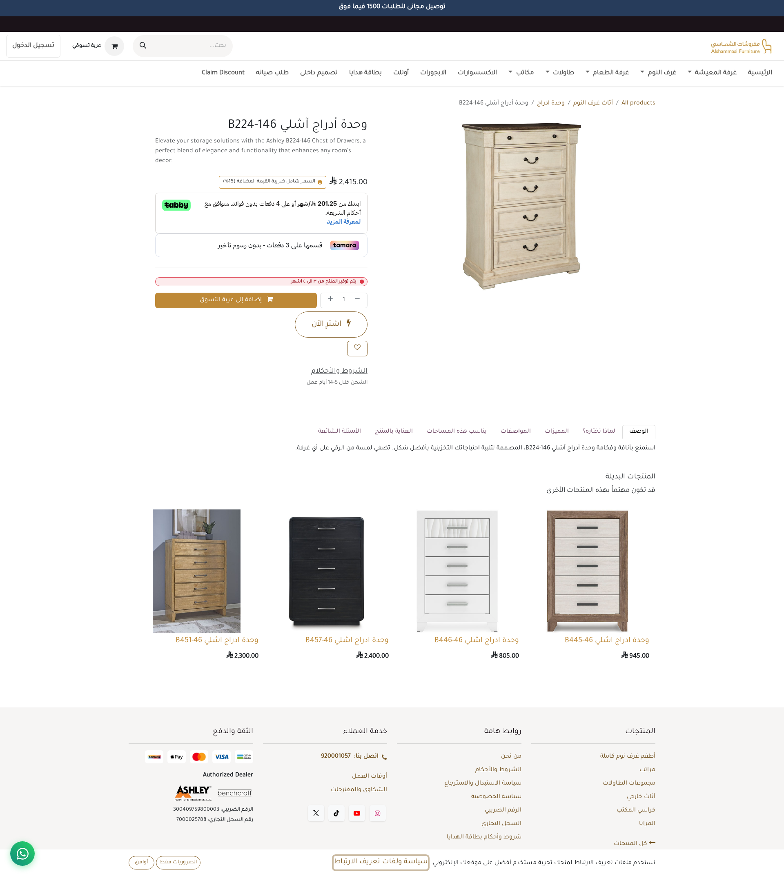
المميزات (557, 432)
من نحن (511, 757)
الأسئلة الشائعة (339, 432)
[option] (392, 587)
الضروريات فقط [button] (178, 862)
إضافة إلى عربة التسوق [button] (231, 300)
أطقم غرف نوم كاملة (627, 757)
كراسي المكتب (636, 810)
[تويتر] (316, 813)
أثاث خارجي (641, 797)
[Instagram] (378, 813)
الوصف (638, 432)
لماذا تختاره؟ (599, 432)
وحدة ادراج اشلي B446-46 (476, 641)
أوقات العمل (369, 777)
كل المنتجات (631, 844)
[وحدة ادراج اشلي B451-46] (196, 571)
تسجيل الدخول (33, 45)
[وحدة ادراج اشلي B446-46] (457, 571)
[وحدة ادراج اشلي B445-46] (587, 571)
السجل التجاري (501, 824)
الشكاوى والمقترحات (359, 790)
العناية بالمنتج (394, 432)
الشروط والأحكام (498, 770)
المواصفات (516, 432)
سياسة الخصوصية (496, 797)
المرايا (647, 824)
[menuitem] (760, 73)
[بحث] (143, 46)
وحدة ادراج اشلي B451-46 (217, 641)
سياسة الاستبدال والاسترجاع (482, 783)
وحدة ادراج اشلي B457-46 (347, 641)
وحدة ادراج (551, 103)
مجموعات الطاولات (629, 783)
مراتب (647, 770)
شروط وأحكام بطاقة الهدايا (484, 837)
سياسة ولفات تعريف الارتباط (381, 862)
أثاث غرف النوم (593, 103)
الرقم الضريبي (503, 810)
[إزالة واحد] (359, 300)
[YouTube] (357, 813)
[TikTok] (336, 813)
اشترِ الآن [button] (327, 324)
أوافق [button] (141, 862)
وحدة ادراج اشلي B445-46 (607, 641)
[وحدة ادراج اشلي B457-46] (327, 571)
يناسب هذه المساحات (457, 432)
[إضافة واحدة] (329, 300)
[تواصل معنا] (22, 853)
